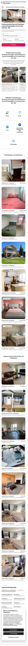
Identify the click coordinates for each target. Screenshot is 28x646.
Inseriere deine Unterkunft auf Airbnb (15, 7)
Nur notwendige (13, 633)
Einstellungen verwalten (13, 637)
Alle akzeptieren (13, 630)
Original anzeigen (6, 3)
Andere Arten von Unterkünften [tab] (9, 590)
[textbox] (7, 40)
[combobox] (13, 36)
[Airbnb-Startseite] (3, 7)
